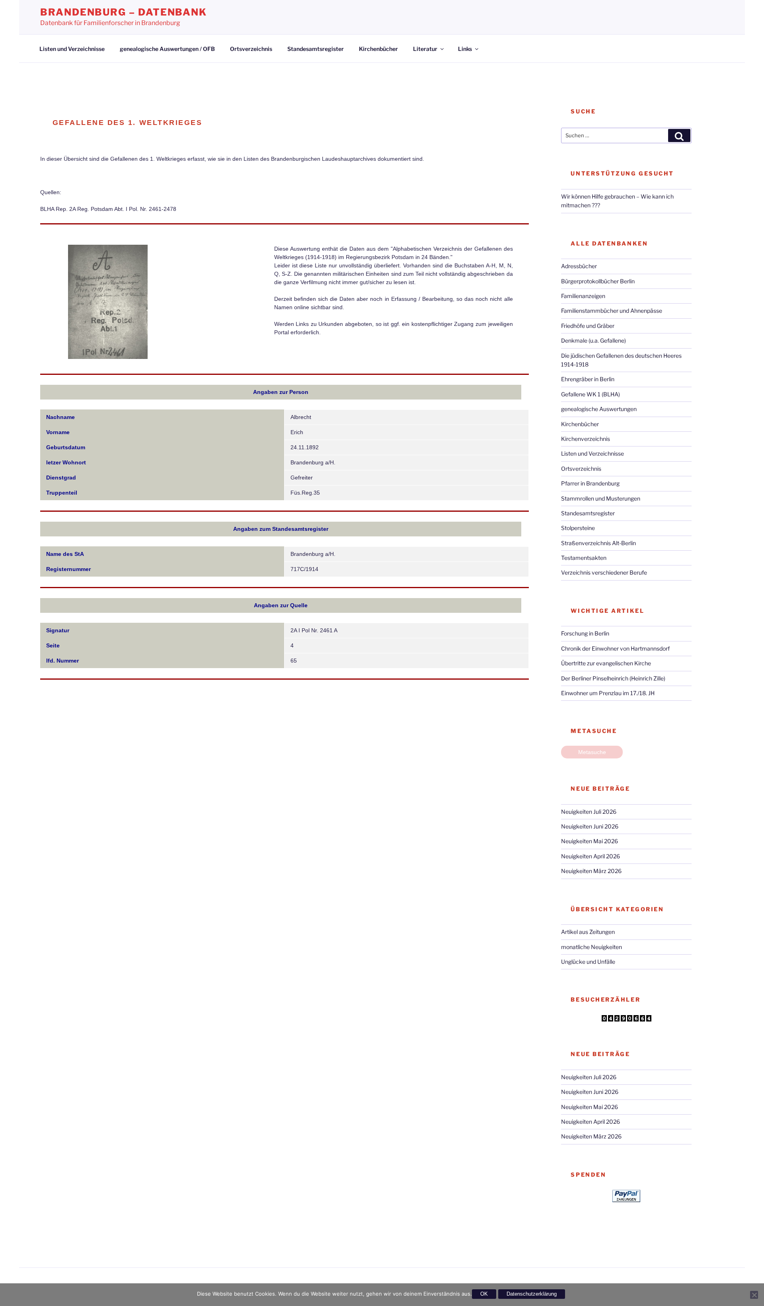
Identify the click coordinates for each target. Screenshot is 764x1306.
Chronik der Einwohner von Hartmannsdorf (615, 648)
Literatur (425, 48)
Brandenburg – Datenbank (123, 12)
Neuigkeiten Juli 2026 (588, 811)
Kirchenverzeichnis (585, 438)
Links (465, 48)
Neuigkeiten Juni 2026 (589, 826)
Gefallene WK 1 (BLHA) (590, 394)
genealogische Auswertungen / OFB (167, 48)
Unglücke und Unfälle (588, 961)
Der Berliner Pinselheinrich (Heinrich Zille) (613, 678)
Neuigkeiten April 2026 (590, 856)
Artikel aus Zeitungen (588, 931)
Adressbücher (579, 266)
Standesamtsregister (315, 48)
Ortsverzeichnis (251, 48)
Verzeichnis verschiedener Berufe (604, 572)
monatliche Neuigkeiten (591, 946)
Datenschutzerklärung (532, 1294)
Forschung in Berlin (585, 633)
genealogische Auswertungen (599, 408)
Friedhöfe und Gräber (587, 325)
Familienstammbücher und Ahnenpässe (611, 310)
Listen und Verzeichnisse (72, 48)
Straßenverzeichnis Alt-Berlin (598, 543)
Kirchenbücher (378, 48)
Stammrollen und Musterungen (600, 498)
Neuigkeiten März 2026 (591, 870)
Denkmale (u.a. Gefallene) (593, 340)
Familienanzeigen (583, 295)
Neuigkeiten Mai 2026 (589, 841)
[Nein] (754, 1295)
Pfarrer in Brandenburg (590, 483)
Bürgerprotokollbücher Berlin (598, 281)
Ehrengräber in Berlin (587, 379)
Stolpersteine (578, 527)
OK (484, 1294)
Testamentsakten (583, 557)
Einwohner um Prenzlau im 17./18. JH (608, 693)
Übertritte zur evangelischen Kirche (606, 663)
